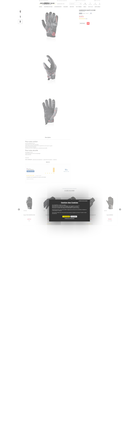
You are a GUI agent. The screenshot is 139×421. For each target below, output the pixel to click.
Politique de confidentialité (69, 218)
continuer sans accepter (83, 200)
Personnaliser (74, 216)
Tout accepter (66, 216)
